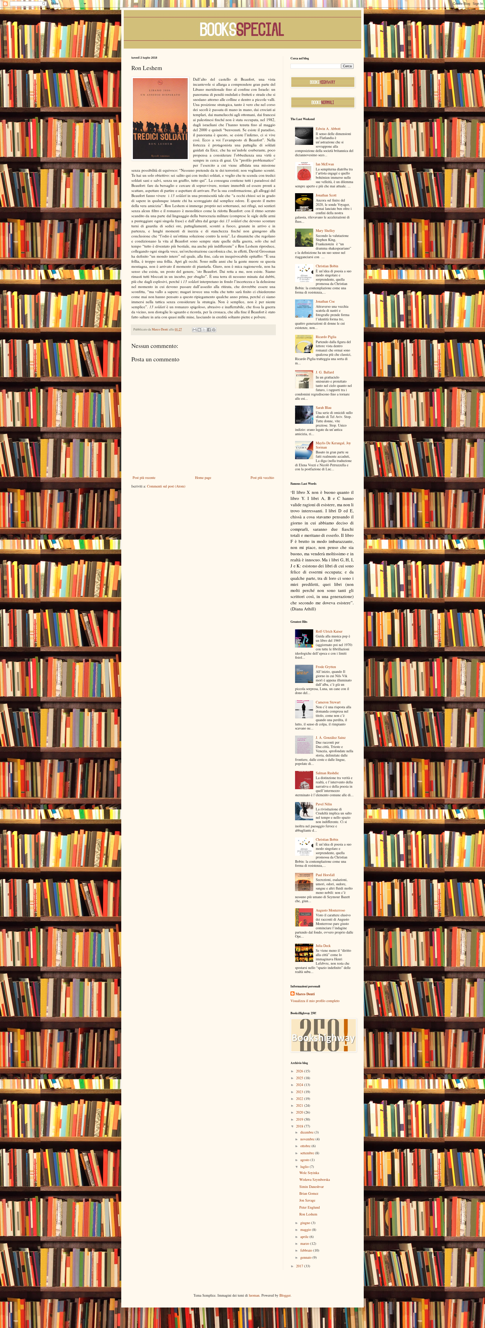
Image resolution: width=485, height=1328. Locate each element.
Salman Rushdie (327, 772)
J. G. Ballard (325, 372)
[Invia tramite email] (194, 329)
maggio (306, 1229)
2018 (300, 1126)
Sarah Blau (323, 407)
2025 (300, 1077)
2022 (300, 1098)
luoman (254, 1295)
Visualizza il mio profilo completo (315, 1000)
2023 (300, 1091)
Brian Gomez (308, 1193)
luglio (305, 1166)
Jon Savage (307, 1200)
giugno (305, 1222)
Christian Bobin (327, 265)
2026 (300, 1071)
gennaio (306, 1257)
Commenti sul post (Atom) (166, 486)
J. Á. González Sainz (331, 737)
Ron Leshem (308, 1214)
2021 (300, 1105)
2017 (300, 1266)
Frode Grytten (326, 666)
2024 (300, 1084)
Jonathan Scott (326, 195)
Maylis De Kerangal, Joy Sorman (333, 445)
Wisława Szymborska (314, 1179)
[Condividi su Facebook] (208, 329)
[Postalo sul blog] (199, 329)
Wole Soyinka (309, 1172)
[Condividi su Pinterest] (213, 329)
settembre (307, 1152)
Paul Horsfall (325, 874)
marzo (305, 1243)
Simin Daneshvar (311, 1186)
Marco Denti (305, 994)
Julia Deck (323, 945)
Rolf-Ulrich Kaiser (329, 631)
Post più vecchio (262, 477)
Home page (203, 477)
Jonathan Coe (325, 301)
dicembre (307, 1132)
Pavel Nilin (324, 804)
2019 (300, 1119)
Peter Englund (309, 1207)
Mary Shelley (325, 230)
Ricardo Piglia (326, 336)
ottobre (305, 1145)
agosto (305, 1159)
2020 (300, 1112)
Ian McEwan (325, 164)
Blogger (284, 1295)
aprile (304, 1236)
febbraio (306, 1250)
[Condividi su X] (204, 329)
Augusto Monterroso (330, 910)
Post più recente (144, 477)
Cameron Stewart (328, 702)
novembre (308, 1139)
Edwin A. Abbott (328, 128)
